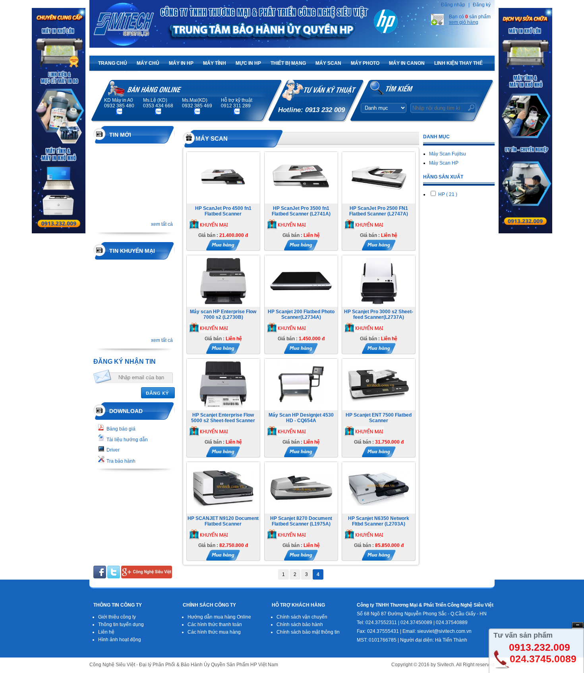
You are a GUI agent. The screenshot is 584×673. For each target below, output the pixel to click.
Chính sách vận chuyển (302, 617)
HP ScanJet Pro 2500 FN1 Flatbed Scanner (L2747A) (378, 211)
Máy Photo (365, 63)
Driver (113, 450)
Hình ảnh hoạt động (119, 639)
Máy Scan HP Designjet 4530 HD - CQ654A (301, 417)
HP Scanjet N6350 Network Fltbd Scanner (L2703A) (378, 521)
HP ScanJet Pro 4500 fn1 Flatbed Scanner (223, 211)
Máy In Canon (407, 63)
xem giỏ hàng (463, 22)
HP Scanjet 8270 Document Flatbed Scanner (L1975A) (301, 521)
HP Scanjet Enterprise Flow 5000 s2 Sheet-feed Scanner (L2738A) (223, 420)
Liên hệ (106, 632)
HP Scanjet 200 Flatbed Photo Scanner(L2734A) (301, 314)
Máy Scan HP (443, 163)
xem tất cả (162, 224)
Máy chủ (148, 63)
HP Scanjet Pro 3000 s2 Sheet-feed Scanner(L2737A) (378, 314)
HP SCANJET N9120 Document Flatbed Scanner (223, 521)
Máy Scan (328, 63)
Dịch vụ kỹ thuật (120, 74)
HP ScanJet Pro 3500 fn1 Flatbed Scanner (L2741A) (301, 211)
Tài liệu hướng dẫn (127, 439)
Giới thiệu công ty (117, 617)
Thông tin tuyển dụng (121, 624)
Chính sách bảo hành (300, 624)
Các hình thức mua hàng (214, 632)
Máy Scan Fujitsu (447, 154)
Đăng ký (482, 5)
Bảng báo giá (120, 429)
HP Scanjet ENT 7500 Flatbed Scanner (379, 417)
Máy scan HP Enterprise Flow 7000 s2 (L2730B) (223, 314)
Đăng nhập (453, 5)
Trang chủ (112, 63)
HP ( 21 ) (447, 194)
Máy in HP (181, 63)
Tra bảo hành (120, 461)
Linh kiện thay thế (458, 63)
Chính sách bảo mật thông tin (308, 632)
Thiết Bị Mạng (288, 63)
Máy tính (214, 63)
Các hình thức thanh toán (215, 624)
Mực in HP (248, 63)
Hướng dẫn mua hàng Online (219, 617)
